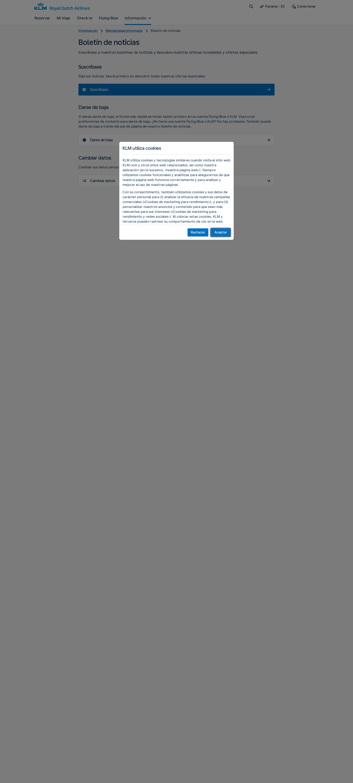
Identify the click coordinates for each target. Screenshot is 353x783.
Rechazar (198, 232)
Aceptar (220, 232)
